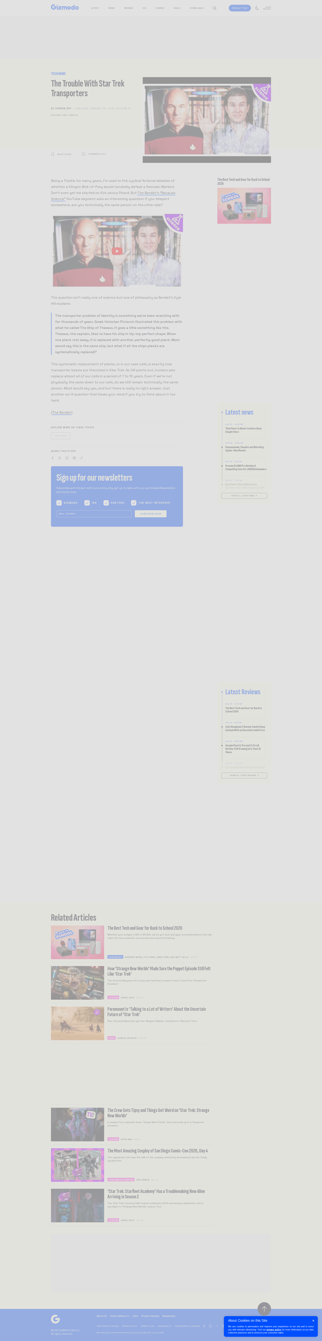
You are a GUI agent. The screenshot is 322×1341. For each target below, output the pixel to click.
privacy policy (273, 1329)
